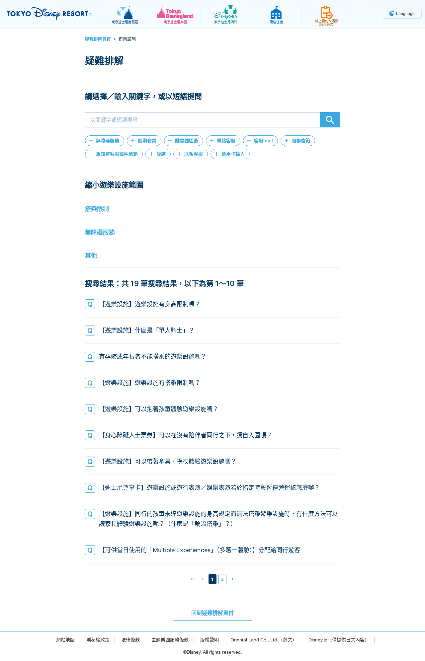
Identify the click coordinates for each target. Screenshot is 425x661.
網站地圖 (65, 639)
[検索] (330, 119)
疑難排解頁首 (98, 38)
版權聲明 (209, 639)
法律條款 (130, 639)
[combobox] (212, 119)
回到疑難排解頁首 (212, 613)
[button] (104, 140)
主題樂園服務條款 (170, 639)
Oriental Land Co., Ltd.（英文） (263, 639)
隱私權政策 (98, 639)
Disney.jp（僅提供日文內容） (338, 639)
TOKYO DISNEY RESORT (49, 13)
